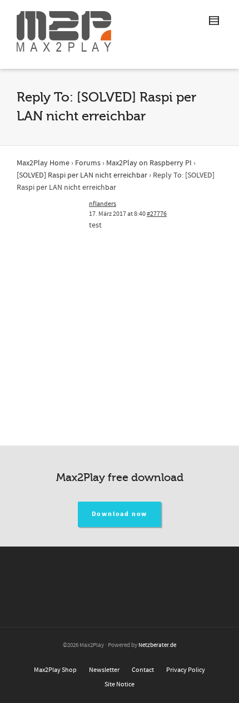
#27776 (157, 214)
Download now (120, 514)
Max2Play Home (43, 163)
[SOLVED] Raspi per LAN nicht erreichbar (82, 175)
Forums (88, 163)
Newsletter (104, 670)
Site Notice (119, 684)
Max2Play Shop (55, 670)
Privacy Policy (185, 670)
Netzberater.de (157, 645)
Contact (143, 670)
